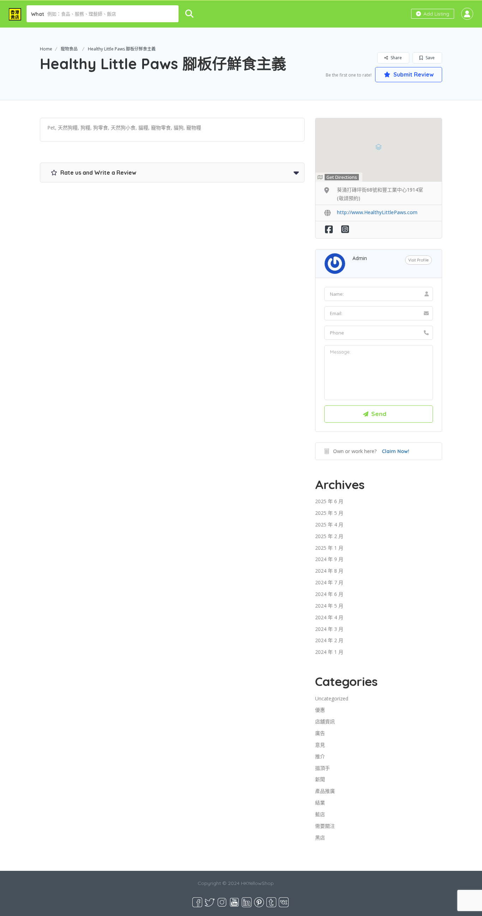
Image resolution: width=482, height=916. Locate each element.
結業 (320, 802)
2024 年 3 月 (329, 629)
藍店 (320, 814)
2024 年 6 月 (329, 594)
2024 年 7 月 (329, 582)
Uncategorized (331, 698)
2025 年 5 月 (329, 513)
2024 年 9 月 (329, 559)
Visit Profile (418, 260)
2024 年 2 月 (329, 640)
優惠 (320, 709)
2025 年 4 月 (329, 524)
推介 (320, 756)
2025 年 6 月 (329, 501)
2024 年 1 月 (329, 652)
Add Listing (435, 14)
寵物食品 (69, 49)
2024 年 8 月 (329, 570)
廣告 (320, 733)
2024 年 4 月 (329, 617)
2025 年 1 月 (329, 547)
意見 (320, 744)
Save (429, 58)
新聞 (320, 779)
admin (360, 258)
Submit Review (413, 74)
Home (46, 49)
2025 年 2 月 (329, 536)
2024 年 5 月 (329, 605)
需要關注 (325, 825)
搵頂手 (322, 768)
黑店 (320, 837)
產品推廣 (325, 791)
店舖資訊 (325, 721)
